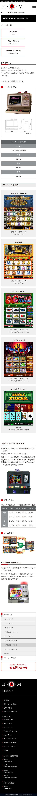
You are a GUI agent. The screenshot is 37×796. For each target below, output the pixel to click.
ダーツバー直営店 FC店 (11, 756)
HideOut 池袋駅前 (9, 782)
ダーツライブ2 (9, 623)
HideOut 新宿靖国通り (10, 776)
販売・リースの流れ (10, 658)
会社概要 (6, 700)
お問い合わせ (8, 708)
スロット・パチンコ (10, 649)
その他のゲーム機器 (10, 645)
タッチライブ (8, 636)
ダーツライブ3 (9, 619)
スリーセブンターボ (10, 640)
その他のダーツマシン (11, 632)
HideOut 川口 (8, 760)
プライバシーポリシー (10, 711)
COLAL (6, 653)
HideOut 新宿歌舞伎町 (10, 766)
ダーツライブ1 (9, 628)
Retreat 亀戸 (7, 787)
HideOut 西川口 (8, 771)
